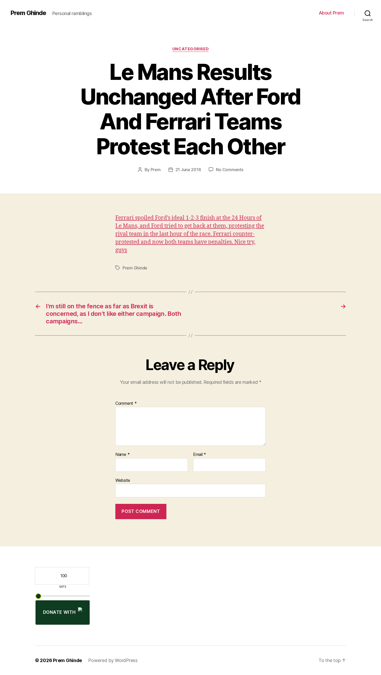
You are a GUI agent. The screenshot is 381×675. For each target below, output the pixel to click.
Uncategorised (190, 49)
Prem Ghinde (28, 13)
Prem (156, 169)
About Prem (331, 13)
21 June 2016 (188, 169)
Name (122, 454)
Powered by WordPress (113, 660)
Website (122, 480)
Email (199, 454)
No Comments (229, 169)
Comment (126, 403)
